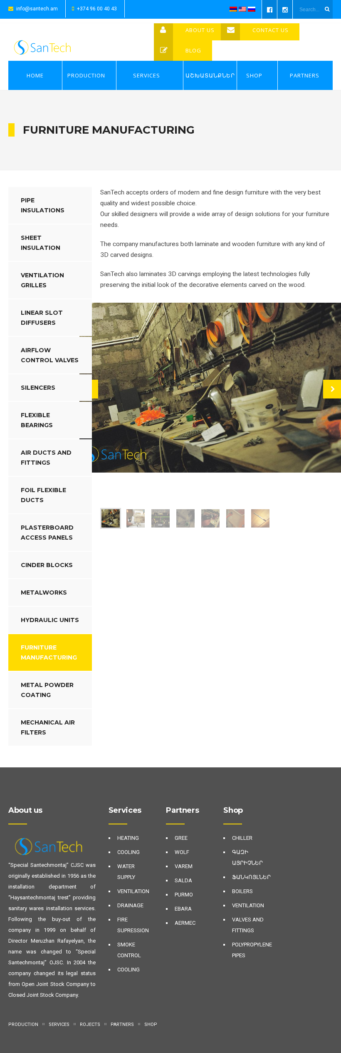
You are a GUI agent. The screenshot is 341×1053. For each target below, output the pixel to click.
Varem (184, 866)
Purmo (184, 894)
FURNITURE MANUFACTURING (49, 652)
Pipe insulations (42, 205)
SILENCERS (38, 387)
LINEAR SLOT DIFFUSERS (42, 317)
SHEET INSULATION (40, 242)
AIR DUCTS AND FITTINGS (46, 457)
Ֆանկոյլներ (251, 877)
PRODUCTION (86, 75)
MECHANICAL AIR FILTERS (48, 727)
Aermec (185, 923)
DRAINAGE (130, 905)
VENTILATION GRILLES (42, 280)
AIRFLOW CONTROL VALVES (50, 355)
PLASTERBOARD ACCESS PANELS (47, 532)
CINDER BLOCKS (47, 565)
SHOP (254, 75)
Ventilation (133, 891)
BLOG (193, 50)
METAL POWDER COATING (47, 690)
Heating (128, 838)
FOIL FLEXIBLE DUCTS (43, 495)
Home (35, 75)
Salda (183, 880)
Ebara (183, 909)
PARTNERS (304, 75)
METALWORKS (44, 592)
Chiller (242, 838)
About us (200, 30)
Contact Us (270, 30)
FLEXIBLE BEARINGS (37, 420)
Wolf (182, 852)
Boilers (242, 891)
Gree (181, 838)
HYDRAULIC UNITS (50, 620)
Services (146, 75)
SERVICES (59, 1024)
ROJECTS (90, 1024)
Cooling (128, 852)
